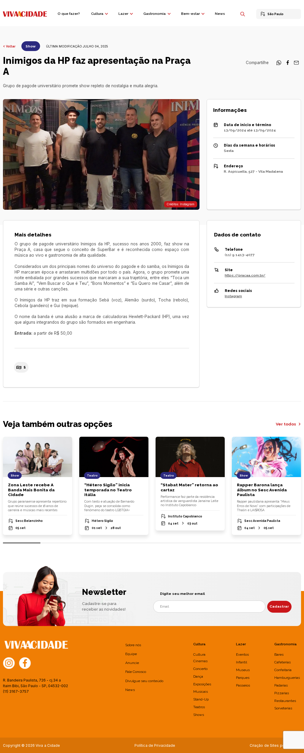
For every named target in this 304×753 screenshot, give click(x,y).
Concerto (200, 669)
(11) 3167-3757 (16, 691)
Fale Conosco (135, 672)
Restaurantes (285, 701)
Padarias (281, 685)
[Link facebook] (25, 663)
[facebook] (288, 64)
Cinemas (200, 661)
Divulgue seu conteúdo (144, 681)
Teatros (199, 707)
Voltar (10, 46)
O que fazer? (69, 14)
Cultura (97, 14)
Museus (243, 670)
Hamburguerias (287, 678)
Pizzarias (281, 693)
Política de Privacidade (154, 745)
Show (31, 46)
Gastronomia (154, 14)
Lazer (123, 14)
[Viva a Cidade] (25, 13)
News (220, 14)
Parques (242, 678)
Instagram (233, 296)
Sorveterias (283, 708)
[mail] (296, 64)
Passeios (243, 685)
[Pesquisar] (243, 14)
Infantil (241, 662)
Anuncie (132, 663)
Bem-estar (190, 14)
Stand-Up (201, 699)
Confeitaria (283, 670)
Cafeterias (282, 662)
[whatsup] (279, 64)
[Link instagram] (9, 663)
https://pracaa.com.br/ (245, 275)
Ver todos (286, 424)
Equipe (131, 654)
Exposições (202, 684)
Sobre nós (133, 645)
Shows (198, 715)
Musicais (200, 692)
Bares (279, 654)
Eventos (242, 654)
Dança (198, 676)
